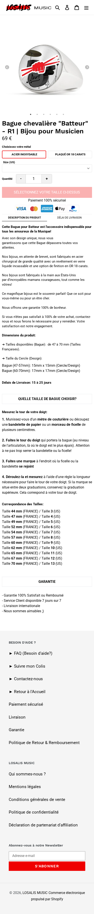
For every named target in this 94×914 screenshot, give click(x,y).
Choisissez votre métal (16, 146)
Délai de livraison (69, 217)
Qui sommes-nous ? (27, 774)
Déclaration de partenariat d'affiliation (43, 825)
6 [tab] (63, 114)
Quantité (7, 178)
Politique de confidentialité (34, 812)
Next (87, 67)
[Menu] (86, 7)
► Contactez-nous (26, 678)
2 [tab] (37, 114)
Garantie (16, 729)
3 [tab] (44, 114)
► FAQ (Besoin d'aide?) (30, 653)
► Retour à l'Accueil (27, 691)
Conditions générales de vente (37, 799)
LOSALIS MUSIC (35, 893)
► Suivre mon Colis (27, 666)
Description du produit (24, 217)
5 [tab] (57, 114)
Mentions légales (25, 786)
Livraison (17, 717)
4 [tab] (50, 114)
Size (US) (9, 162)
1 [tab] (30, 114)
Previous (7, 67)
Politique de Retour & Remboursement (44, 742)
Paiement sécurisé (26, 704)
